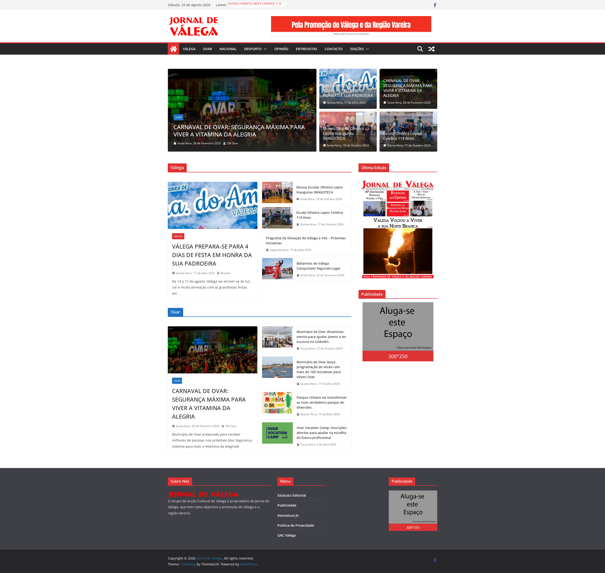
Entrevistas (306, 49)
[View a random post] (431, 49)
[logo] (203, 493)
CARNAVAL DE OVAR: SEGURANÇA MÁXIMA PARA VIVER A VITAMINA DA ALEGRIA (239, 130)
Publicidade (286, 505)
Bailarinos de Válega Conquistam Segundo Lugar (319, 266)
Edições (357, 49)
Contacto (334, 49)
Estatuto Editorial (291, 495)
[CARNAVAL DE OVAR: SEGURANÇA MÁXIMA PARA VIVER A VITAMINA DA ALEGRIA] (242, 72)
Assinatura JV (288, 515)
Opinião (281, 49)
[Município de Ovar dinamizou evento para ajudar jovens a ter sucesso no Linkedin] (277, 340)
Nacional (228, 49)
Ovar (207, 49)
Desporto (253, 49)
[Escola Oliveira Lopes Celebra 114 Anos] (277, 218)
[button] (264, 49)
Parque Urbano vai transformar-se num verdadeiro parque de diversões (322, 402)
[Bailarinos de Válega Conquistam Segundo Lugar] (277, 269)
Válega (189, 49)
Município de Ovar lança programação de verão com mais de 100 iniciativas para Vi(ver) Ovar (319, 369)
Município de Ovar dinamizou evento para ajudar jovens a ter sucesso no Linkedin (321, 336)
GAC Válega (286, 535)
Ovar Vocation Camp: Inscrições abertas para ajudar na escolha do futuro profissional (322, 432)
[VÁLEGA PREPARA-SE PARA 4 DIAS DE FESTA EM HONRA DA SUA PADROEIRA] (212, 205)
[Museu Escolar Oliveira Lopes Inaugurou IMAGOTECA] (277, 193)
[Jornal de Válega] (173, 49)
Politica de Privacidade (295, 525)
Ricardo (225, 273)
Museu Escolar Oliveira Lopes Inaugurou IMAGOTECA (343, 133)
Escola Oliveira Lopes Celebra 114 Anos (402, 136)
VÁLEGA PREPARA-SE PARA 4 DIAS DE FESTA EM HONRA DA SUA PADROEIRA (348, 90)
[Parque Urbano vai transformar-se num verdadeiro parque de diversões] (277, 406)
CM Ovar (232, 143)
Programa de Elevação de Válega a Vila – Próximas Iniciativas (306, 240)
